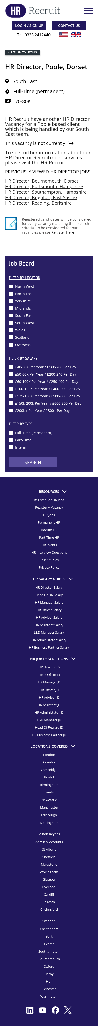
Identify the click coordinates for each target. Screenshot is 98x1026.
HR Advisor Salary (49, 617)
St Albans (49, 849)
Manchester (49, 807)
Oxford (49, 966)
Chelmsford (49, 909)
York (49, 936)
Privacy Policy (49, 567)
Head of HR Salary (49, 595)
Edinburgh (49, 815)
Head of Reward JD (49, 727)
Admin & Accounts (49, 842)
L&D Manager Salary (49, 632)
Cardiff (49, 894)
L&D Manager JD (49, 720)
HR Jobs (49, 515)
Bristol (49, 777)
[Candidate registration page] (11, 223)
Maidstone (49, 864)
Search (33, 462)
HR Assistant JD (49, 705)
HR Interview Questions (49, 552)
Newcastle (49, 799)
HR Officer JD (49, 690)
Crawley (49, 762)
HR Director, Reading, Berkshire (38, 203)
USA (63, 34)
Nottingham (49, 822)
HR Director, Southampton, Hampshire (46, 192)
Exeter (49, 944)
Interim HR (49, 530)
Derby (49, 974)
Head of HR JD (49, 674)
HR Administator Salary (49, 640)
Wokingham (49, 872)
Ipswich (49, 902)
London (49, 754)
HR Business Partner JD (49, 735)
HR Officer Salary (49, 610)
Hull (49, 981)
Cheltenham (49, 929)
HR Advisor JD (49, 697)
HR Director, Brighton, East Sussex (41, 197)
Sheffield (49, 857)
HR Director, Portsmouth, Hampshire (44, 186)
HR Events (49, 545)
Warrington (49, 996)
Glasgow (49, 879)
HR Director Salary (49, 587)
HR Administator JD (49, 712)
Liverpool (49, 887)
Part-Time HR (49, 537)
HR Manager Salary (49, 602)
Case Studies (49, 560)
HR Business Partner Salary (49, 647)
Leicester (49, 989)
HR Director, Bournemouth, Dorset (41, 181)
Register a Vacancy (49, 507)
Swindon (49, 921)
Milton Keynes (49, 834)
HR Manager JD (49, 682)
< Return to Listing (22, 52)
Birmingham (49, 784)
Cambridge (49, 769)
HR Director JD (49, 667)
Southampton (49, 951)
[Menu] (88, 11)
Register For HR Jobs (49, 500)
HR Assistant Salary (49, 625)
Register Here (62, 232)
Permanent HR (49, 522)
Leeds (49, 792)
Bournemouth (49, 959)
